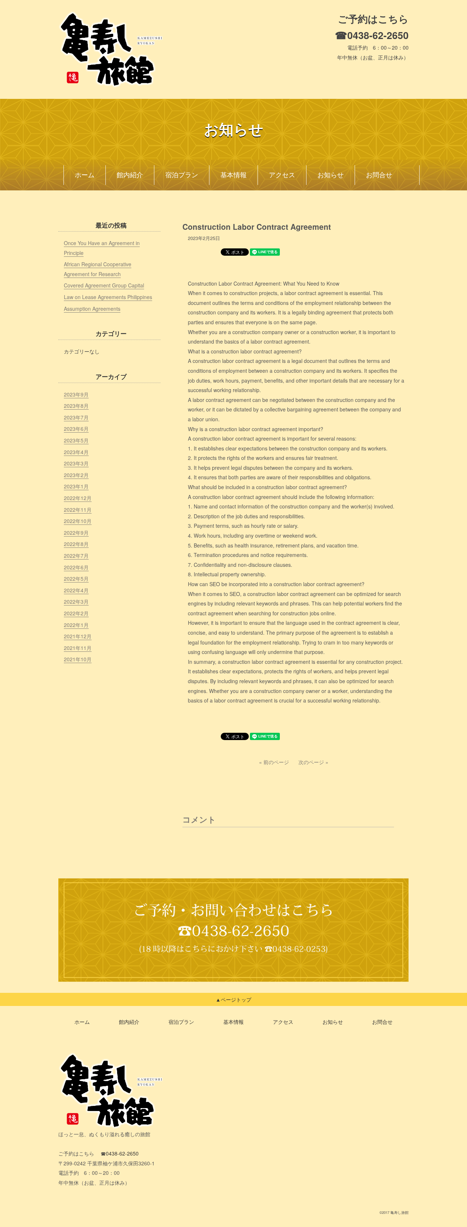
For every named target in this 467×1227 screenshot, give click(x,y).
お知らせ (330, 175)
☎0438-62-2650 (372, 35)
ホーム (84, 175)
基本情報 (233, 175)
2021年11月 (78, 647)
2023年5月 (76, 440)
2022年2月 (76, 613)
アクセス (282, 175)
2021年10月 (78, 659)
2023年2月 (76, 475)
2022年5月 (76, 578)
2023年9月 (76, 394)
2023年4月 (76, 452)
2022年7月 (76, 555)
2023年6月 (76, 428)
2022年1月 (76, 624)
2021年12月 (78, 636)
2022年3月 (76, 601)
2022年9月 (76, 532)
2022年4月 (76, 590)
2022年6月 (76, 567)
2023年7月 (76, 417)
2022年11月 (78, 509)
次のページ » (313, 762)
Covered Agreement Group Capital (104, 285)
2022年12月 (78, 498)
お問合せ (379, 175)
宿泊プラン (181, 175)
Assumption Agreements (92, 308)
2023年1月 (76, 486)
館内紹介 (130, 175)
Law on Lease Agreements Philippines (108, 297)
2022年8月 (76, 543)
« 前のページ (274, 762)
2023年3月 (76, 463)
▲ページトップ (233, 999)
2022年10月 (78, 521)
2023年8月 (76, 405)
